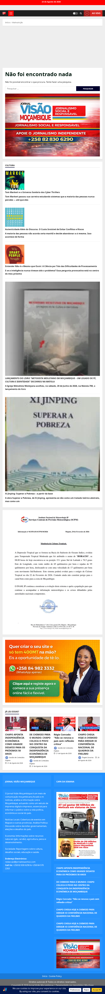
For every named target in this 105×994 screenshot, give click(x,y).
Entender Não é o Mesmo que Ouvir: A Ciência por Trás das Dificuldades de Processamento (51, 266)
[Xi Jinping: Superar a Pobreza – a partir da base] (52, 444)
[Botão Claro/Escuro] (75, 13)
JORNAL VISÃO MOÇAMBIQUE (20, 781)
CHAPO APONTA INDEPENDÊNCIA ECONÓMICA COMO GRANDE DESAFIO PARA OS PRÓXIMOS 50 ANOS (15, 744)
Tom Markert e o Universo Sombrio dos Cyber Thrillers (32, 192)
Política (35, 728)
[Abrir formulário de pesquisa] (81, 13)
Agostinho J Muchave (83, 985)
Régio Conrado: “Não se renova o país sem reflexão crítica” (64, 739)
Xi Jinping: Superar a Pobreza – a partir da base (29, 493)
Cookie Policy (55, 976)
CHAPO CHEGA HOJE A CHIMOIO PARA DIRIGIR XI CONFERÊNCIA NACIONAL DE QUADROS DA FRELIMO (87, 744)
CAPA (10, 728)
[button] (4, 13)
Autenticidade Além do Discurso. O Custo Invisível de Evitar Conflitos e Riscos (44, 229)
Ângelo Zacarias (88, 757)
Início (45, 976)
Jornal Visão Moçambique (90, 728)
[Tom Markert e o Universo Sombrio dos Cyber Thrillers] (14, 180)
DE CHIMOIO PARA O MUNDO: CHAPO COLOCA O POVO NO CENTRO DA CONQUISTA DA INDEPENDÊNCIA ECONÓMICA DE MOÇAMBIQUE (39, 745)
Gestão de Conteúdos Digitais (14, 759)
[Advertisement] (52, 46)
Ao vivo (96, 13)
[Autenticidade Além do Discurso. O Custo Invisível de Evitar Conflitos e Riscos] (14, 217)
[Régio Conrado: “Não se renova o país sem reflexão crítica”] (65, 724)
